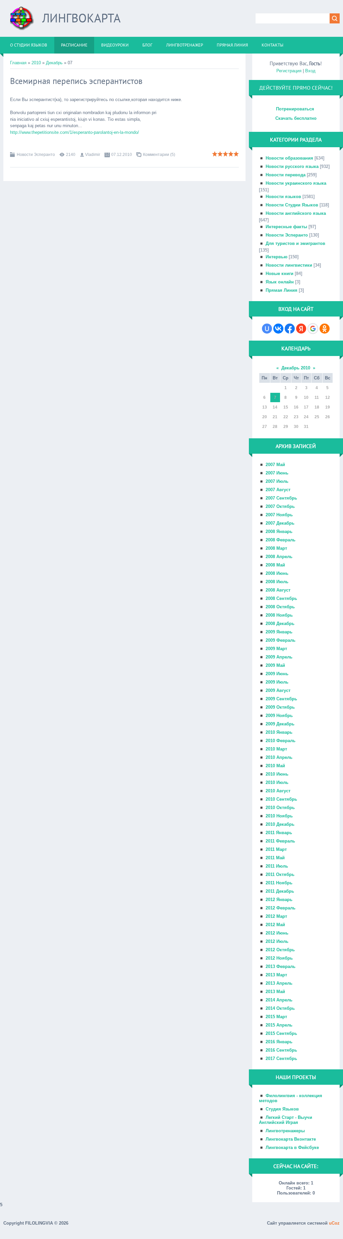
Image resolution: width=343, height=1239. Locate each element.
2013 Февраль (280, 966)
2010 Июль (277, 782)
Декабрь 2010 (295, 367)
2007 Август (278, 489)
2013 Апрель (279, 983)
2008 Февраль (280, 539)
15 (285, 407)
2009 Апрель (279, 656)
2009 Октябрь (280, 707)
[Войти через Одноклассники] (325, 329)
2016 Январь (279, 1041)
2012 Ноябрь (279, 958)
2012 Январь (279, 899)
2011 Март (276, 849)
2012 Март (276, 916)
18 (317, 407)
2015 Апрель (279, 1025)
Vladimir (92, 154)
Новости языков (283, 196)
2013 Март (276, 974)
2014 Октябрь (280, 1008)
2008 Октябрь (280, 606)
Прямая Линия (281, 290)
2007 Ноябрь (279, 514)
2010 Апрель (279, 757)
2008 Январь (279, 531)
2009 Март (276, 648)
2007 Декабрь (280, 523)
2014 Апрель (279, 999)
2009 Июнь (277, 673)
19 (327, 407)
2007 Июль (277, 481)
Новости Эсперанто (36, 154)
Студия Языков (282, 1109)
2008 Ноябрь (279, 615)
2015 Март (276, 1016)
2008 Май (275, 564)
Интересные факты (286, 226)
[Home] (22, 20)
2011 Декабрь (280, 891)
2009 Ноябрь (279, 715)
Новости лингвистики (289, 265)
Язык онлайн (280, 281)
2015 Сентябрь (281, 1033)
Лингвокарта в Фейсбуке (292, 1147)
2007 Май (275, 464)
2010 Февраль (280, 740)
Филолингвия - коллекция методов (290, 1098)
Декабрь (54, 62)
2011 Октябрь (280, 874)
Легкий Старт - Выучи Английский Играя (285, 1120)
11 (317, 397)
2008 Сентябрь (281, 598)
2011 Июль (277, 866)
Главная (18, 62)
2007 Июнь (277, 472)
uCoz (334, 1223)
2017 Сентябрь (281, 1058)
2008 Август (278, 590)
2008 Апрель (279, 556)
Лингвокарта (81, 18)
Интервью (276, 256)
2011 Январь (279, 832)
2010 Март (276, 748)
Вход (310, 70)
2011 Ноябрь (279, 882)
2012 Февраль (280, 907)
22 (285, 417)
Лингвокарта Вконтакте (291, 1139)
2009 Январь (279, 631)
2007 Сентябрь (281, 498)
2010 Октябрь (280, 807)
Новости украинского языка (296, 183)
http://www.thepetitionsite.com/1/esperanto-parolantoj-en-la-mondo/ (74, 132)
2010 (36, 62)
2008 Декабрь (280, 623)
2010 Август (278, 790)
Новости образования (289, 158)
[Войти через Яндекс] (301, 329)
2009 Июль (277, 682)
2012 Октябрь (280, 949)
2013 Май (275, 991)
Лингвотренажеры (285, 1130)
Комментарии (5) (159, 154)
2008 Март (276, 548)
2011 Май (275, 857)
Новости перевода (285, 174)
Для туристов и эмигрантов (295, 243)
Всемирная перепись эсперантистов (76, 81)
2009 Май (275, 665)
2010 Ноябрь (279, 815)
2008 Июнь (277, 573)
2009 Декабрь (280, 723)
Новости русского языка (292, 166)
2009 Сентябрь (281, 698)
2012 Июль (277, 941)
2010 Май (275, 765)
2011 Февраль (280, 841)
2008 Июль (277, 581)
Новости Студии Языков (292, 204)
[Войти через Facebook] (290, 329)
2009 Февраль (280, 640)
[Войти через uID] (267, 329)
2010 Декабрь (280, 824)
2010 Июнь (277, 774)
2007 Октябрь (280, 506)
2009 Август (278, 690)
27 (264, 426)
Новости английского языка (296, 213)
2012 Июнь (277, 933)
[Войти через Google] (312, 328)
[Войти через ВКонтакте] (278, 329)
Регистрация (288, 70)
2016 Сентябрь (281, 1050)
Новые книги (279, 273)
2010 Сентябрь (281, 799)
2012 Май (275, 924)
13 (264, 407)
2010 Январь (279, 732)
